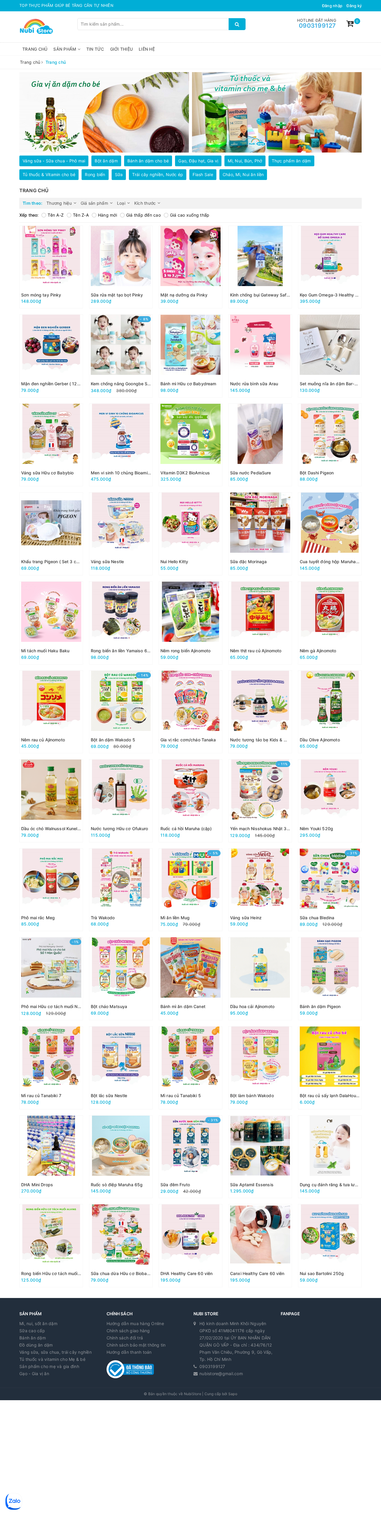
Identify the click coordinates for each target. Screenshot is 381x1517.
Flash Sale (203, 174)
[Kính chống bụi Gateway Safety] (260, 267)
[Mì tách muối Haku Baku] (51, 623)
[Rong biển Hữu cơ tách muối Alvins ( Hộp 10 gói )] (51, 1245)
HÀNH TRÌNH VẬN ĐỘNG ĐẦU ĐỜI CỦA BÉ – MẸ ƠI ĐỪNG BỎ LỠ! (82, 5)
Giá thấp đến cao (143, 215)
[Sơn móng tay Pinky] (51, 267)
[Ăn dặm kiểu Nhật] (277, 112)
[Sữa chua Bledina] (329, 890)
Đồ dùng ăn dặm (36, 1344)
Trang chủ (34, 49)
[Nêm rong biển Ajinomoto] (190, 623)
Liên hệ (147, 49)
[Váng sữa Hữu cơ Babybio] (51, 445)
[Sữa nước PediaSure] (260, 445)
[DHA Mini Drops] (51, 1157)
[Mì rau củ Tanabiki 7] (51, 1068)
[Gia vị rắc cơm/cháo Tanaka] (190, 712)
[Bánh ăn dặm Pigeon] (329, 978)
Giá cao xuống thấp (190, 215)
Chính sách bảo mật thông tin (136, 1344)
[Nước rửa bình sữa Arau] (260, 356)
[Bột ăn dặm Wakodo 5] (120, 712)
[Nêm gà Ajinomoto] (329, 623)
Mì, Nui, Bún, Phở (245, 160)
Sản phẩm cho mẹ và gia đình (49, 1366)
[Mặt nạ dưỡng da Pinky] (190, 267)
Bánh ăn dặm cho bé (148, 160)
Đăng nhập (332, 5)
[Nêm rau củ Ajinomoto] (51, 712)
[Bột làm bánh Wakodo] (260, 1068)
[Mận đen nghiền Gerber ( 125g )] (51, 356)
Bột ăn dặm (106, 160)
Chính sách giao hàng (128, 1330)
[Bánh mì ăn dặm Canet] (190, 978)
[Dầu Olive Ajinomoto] (329, 712)
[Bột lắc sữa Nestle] (120, 1068)
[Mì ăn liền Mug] (190, 890)
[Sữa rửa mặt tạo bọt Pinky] (120, 267)
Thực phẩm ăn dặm (291, 160)
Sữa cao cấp (32, 1330)
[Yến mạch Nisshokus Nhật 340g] (260, 801)
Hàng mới (107, 215)
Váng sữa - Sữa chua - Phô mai (54, 160)
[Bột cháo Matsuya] (120, 978)
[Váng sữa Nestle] (120, 534)
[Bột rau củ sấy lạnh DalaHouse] (329, 1068)
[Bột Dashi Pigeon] (329, 445)
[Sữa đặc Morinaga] (260, 534)
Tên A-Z (56, 215)
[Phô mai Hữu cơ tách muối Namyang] (51, 978)
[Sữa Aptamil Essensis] (260, 1157)
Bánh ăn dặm (32, 1337)
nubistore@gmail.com (221, 1373)
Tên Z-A (81, 215)
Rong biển (95, 174)
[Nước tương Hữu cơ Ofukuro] (120, 801)
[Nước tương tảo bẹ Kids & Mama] (260, 712)
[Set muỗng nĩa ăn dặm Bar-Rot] (329, 356)
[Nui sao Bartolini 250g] (329, 1245)
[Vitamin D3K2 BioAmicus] (190, 445)
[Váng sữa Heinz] (260, 890)
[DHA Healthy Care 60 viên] (190, 1245)
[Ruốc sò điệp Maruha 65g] (120, 1157)
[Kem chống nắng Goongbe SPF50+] (120, 356)
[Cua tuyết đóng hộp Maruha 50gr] (329, 534)
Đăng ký (354, 5)
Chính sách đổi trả (125, 1337)
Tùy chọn (26, 301)
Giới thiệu (121, 49)
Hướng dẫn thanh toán (129, 1352)
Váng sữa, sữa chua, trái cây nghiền (55, 1352)
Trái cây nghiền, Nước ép (157, 174)
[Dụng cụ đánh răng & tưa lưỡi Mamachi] (329, 1157)
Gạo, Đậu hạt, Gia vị (198, 160)
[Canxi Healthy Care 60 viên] (260, 1245)
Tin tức (95, 49)
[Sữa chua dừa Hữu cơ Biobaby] (120, 1245)
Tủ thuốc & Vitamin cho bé (49, 174)
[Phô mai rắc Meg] (51, 890)
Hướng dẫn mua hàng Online (135, 1323)
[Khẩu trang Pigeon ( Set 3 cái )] (51, 534)
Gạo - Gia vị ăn (34, 1373)
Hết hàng (96, 301)
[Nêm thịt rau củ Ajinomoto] (260, 623)
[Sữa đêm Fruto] (190, 1157)
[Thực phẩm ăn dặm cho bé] (104, 112)
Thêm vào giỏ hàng (38, 391)
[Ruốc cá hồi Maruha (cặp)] (190, 801)
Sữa (119, 174)
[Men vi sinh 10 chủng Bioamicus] (120, 445)
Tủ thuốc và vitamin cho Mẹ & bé (52, 1359)
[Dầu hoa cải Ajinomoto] (260, 978)
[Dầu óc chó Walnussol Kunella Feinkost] (51, 801)
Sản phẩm (65, 49)
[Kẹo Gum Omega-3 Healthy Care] (329, 267)
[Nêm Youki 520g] (329, 801)
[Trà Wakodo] (120, 890)
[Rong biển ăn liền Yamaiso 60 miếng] (120, 623)
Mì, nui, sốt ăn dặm (38, 1323)
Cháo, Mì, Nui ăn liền (243, 174)
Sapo (232, 1394)
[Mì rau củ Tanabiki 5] (190, 1068)
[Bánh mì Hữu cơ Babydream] (190, 356)
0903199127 (317, 25)
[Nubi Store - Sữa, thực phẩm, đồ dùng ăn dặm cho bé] (36, 26)
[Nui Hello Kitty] (190, 534)
